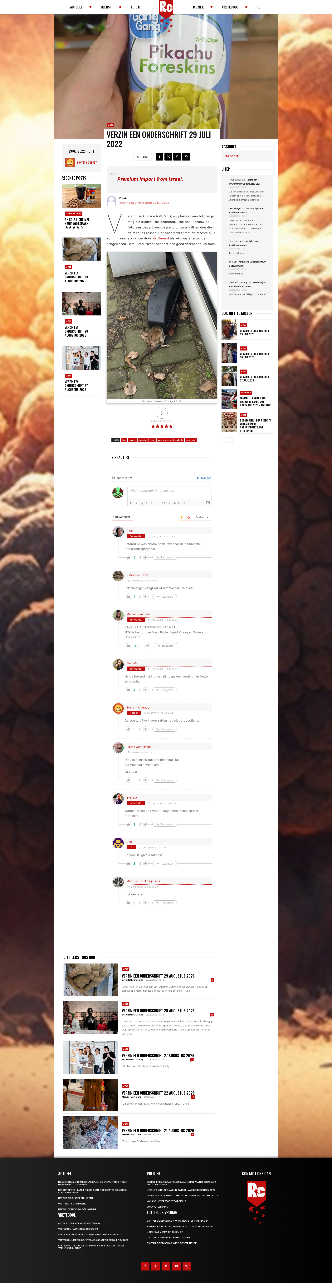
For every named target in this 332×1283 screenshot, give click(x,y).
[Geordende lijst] (152, 503)
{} (179, 502)
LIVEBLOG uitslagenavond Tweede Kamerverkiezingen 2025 (181, 1190)
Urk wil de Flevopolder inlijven (77, 1209)
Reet (130, 530)
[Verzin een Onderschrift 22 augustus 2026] (90, 1095)
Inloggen (205, 477)
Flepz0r (132, 663)
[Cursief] (136, 503)
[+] (185, 502)
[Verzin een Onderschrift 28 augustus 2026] (81, 303)
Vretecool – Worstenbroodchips (78, 1229)
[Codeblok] (169, 503)
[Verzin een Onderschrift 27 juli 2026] (229, 376)
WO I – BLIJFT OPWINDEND (72, 1204)
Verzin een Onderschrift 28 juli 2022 (144, 202)
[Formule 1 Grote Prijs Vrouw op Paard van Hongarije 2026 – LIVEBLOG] (229, 399)
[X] (168, 157)
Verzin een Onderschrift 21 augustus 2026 (158, 1130)
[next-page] (230, 439)
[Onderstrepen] (142, 503)
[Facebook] (159, 157)
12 (192, 1059)
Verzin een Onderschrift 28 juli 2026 (254, 355)
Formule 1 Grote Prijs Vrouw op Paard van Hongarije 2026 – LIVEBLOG (255, 401)
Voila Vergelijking (157, 1207)
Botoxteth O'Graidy (132, 979)
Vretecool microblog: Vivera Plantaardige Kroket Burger (93, 1240)
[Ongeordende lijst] (158, 503)
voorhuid (191, 439)
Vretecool (73, 213)
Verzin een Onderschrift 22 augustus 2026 (158, 1093)
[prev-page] (224, 439)
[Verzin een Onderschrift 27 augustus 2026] (81, 358)
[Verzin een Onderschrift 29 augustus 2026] (81, 249)
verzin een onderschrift (170, 439)
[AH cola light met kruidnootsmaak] (81, 196)
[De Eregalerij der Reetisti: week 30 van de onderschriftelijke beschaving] (229, 422)
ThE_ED (132, 797)
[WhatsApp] (186, 157)
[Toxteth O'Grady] (71, 162)
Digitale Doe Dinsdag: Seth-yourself (168, 1237)
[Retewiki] (187, 1266)
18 (212, 1014)
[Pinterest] (177, 157)
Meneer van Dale (138, 614)
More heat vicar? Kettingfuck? (165, 1232)
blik (124, 439)
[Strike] (147, 503)
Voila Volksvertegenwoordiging (166, 1201)
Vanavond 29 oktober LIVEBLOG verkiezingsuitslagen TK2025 (183, 1195)
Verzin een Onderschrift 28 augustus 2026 (76, 331)
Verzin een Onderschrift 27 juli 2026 (254, 378)
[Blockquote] (163, 503)
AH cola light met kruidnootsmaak (77, 221)
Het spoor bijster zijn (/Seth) (76, 1198)
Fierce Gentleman (139, 746)
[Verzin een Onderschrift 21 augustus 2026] (90, 1132)
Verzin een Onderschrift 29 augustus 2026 (76, 277)
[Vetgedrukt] (131, 503)
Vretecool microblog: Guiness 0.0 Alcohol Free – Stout (91, 1234)
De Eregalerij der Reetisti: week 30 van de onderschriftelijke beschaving (255, 425)
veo (152, 439)
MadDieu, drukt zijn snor (143, 881)
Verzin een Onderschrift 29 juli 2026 (254, 332)
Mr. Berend (161, 238)
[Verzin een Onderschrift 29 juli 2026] (229, 329)
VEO (68, 267)
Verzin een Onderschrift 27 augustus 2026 (76, 385)
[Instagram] (155, 1266)
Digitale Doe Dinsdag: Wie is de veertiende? (172, 1243)
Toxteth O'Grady (87, 162)
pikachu (143, 439)
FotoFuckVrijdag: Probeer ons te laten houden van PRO (180, 1226)
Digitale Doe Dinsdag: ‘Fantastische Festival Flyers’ (177, 1221)
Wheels (246, 392)
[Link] (174, 503)
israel (132, 439)
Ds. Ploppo (235, 208)
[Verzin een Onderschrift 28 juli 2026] (229, 353)
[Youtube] (176, 1266)
